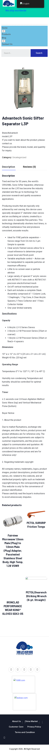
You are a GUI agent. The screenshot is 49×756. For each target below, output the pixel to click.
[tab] (8, 167)
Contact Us (7, 44)
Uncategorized (19, 157)
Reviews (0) (29, 166)
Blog (4, 38)
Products (6, 34)
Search (39, 53)
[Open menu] (3, 31)
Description (8, 166)
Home (4, 28)
